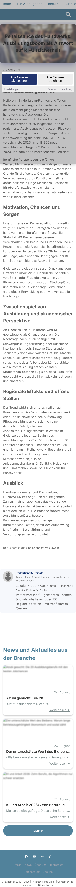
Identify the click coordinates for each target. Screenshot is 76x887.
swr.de (55, 547)
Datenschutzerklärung (59, 89)
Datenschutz (32, 871)
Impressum (56, 864)
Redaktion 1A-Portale (29, 573)
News (28, 864)
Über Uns (40, 864)
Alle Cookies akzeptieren (19, 79)
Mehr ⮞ (38, 830)
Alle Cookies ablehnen (55, 79)
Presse (17, 864)
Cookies (48, 871)
